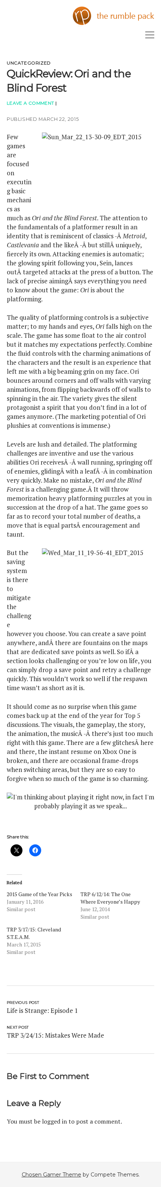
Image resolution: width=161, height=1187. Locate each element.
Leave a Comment (30, 103)
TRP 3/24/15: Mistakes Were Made (55, 1035)
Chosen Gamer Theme (51, 1174)
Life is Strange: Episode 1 (42, 1010)
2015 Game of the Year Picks (39, 894)
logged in (54, 1121)
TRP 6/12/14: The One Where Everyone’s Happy (110, 898)
